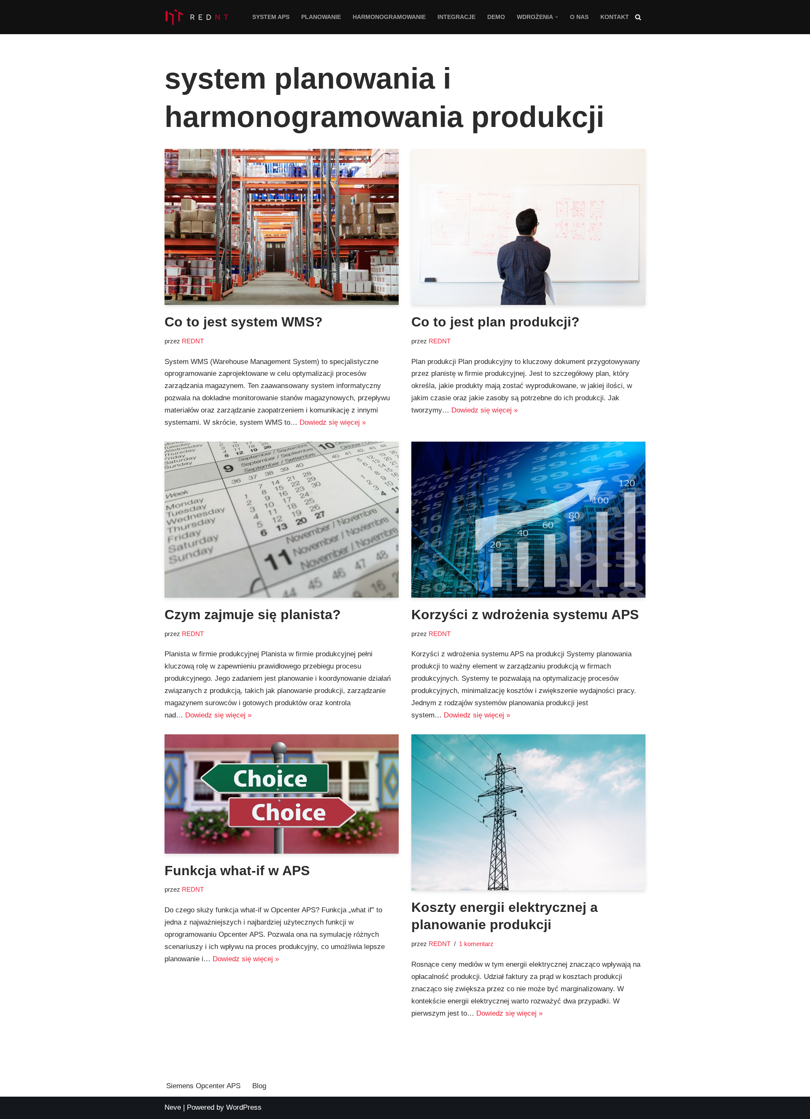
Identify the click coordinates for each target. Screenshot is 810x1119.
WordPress (244, 1107)
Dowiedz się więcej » (333, 422)
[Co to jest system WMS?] (282, 227)
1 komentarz (476, 943)
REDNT (193, 341)
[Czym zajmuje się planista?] (282, 520)
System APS (270, 17)
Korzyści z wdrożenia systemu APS (525, 614)
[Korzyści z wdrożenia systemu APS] (528, 520)
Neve (173, 1107)
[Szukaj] (638, 17)
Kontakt (614, 17)
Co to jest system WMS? (244, 321)
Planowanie (321, 17)
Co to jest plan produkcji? (495, 321)
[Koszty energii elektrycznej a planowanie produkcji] (528, 812)
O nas (579, 17)
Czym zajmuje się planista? (253, 614)
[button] (556, 17)
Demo (496, 17)
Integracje (456, 17)
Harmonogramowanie (389, 17)
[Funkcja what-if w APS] (282, 794)
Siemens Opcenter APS (203, 1086)
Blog (259, 1086)
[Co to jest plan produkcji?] (528, 227)
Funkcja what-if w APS (237, 870)
